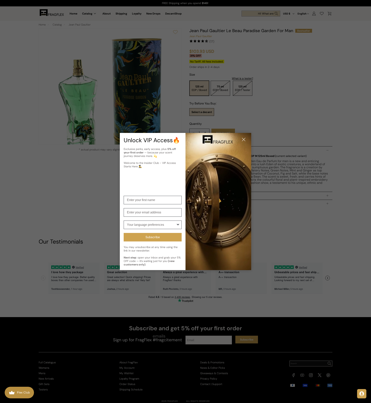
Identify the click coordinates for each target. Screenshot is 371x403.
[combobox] (151, 225)
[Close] (243, 140)
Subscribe (153, 237)
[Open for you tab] (361, 393)
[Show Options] (178, 225)
